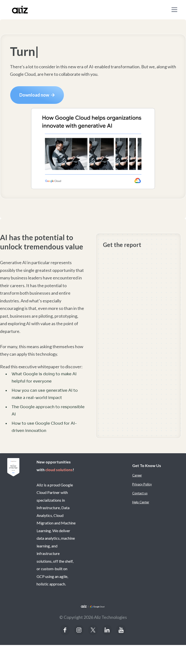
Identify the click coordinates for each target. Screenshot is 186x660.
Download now (37, 95)
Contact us (139, 493)
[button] (173, 9)
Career (137, 475)
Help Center (140, 502)
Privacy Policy (142, 484)
